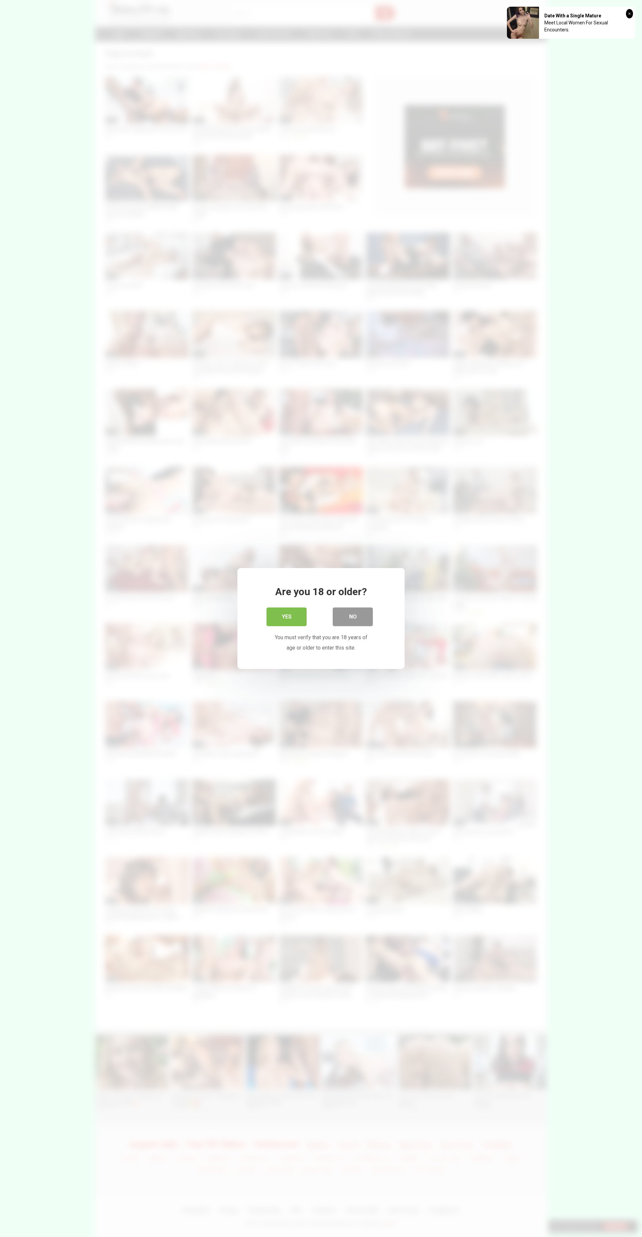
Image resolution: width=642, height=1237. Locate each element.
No (353, 616)
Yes (287, 616)
